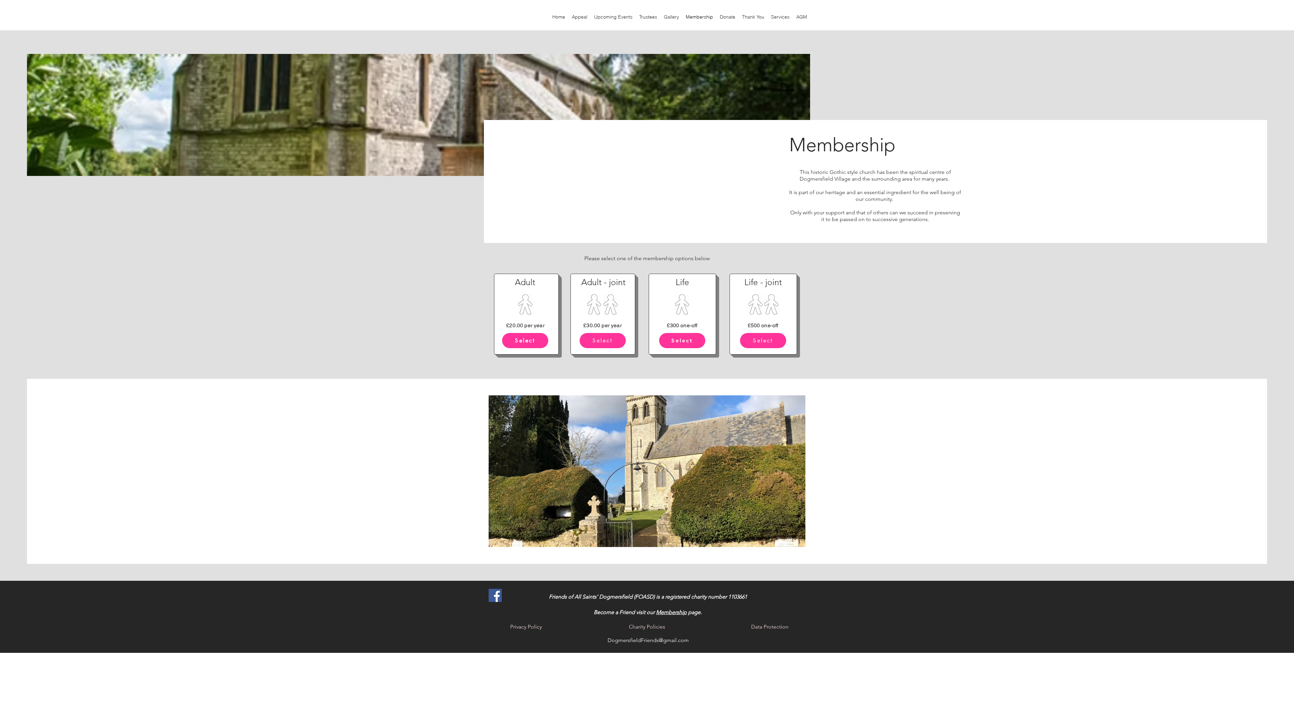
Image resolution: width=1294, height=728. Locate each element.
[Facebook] (495, 595)
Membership (671, 612)
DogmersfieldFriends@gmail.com (648, 640)
